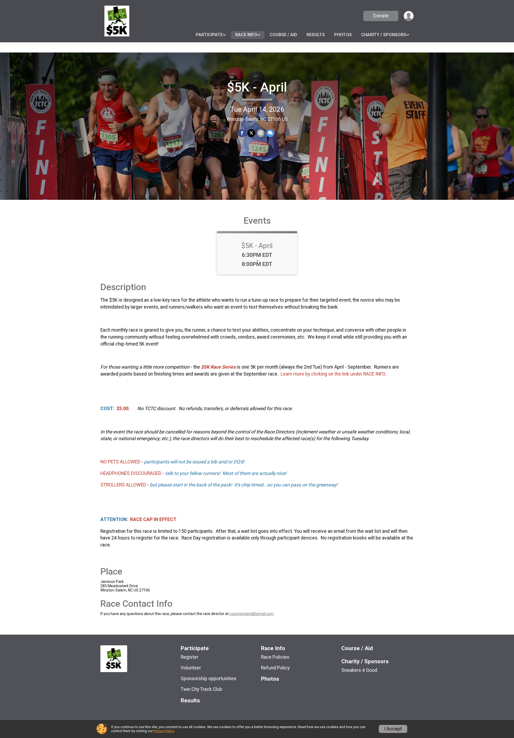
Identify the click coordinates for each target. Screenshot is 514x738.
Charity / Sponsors (383, 34)
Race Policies (275, 657)
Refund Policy (275, 667)
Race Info (246, 34)
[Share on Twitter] (251, 133)
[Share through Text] (270, 133)
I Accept (393, 729)
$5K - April (257, 87)
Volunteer (191, 667)
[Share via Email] (260, 133)
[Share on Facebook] (242, 133)
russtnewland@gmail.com (251, 614)
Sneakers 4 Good (359, 670)
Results (316, 34)
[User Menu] (409, 16)
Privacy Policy (164, 731)
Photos (343, 34)
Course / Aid (283, 34)
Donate (381, 15)
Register (189, 657)
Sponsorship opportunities (208, 678)
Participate (209, 34)
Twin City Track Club (201, 689)
